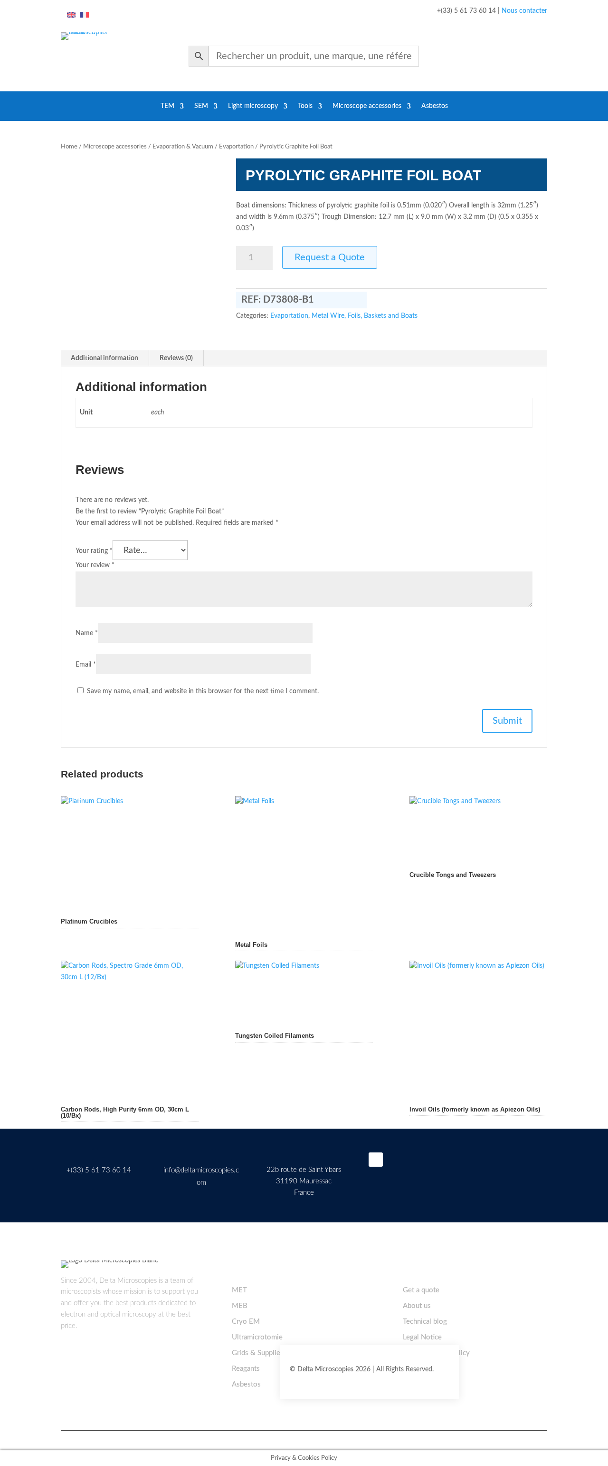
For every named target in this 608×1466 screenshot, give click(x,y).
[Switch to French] (84, 15)
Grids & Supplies (258, 1353)
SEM (201, 106)
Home (69, 147)
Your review (95, 565)
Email (86, 664)
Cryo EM (246, 1321)
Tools (305, 106)
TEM (167, 106)
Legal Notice (422, 1337)
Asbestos (434, 106)
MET (239, 1290)
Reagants (246, 1368)
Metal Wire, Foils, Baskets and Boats (365, 316)
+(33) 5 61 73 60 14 (98, 1170)
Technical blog (425, 1321)
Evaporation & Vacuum (182, 147)
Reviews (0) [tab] (176, 358)
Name (87, 633)
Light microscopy (253, 106)
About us (417, 1305)
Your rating (94, 551)
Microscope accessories (366, 106)
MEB (239, 1305)
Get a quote (421, 1290)
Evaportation (236, 147)
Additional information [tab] (104, 358)
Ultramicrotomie (257, 1337)
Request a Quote (329, 257)
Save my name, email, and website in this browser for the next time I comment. (203, 691)
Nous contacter (524, 11)
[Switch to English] (71, 15)
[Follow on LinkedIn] (376, 1159)
